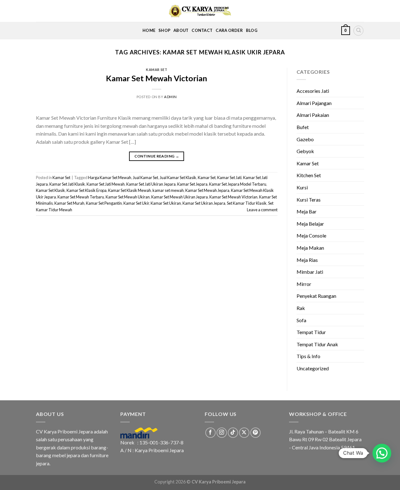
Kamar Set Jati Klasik (67, 184)
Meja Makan (310, 248)
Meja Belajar (310, 224)
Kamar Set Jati (229, 177)
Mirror (304, 284)
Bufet (303, 127)
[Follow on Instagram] (222, 433)
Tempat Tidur (311, 332)
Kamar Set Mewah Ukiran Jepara (179, 196)
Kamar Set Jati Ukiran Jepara (151, 184)
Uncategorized (313, 368)
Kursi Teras (309, 199)
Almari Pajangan (314, 103)
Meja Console (311, 235)
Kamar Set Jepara (192, 184)
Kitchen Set (309, 175)
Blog (252, 30)
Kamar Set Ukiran (166, 203)
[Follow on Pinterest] (255, 433)
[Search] (358, 31)
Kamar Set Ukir (136, 203)
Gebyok (305, 151)
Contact (202, 30)
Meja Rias (307, 260)
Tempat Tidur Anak (317, 344)
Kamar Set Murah (69, 203)
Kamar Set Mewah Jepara (207, 190)
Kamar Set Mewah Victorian (156, 78)
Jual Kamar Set (145, 177)
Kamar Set (156, 70)
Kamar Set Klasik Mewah (129, 190)
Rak (301, 308)
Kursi (302, 187)
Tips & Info (308, 356)
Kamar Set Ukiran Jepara (203, 203)
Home (148, 30)
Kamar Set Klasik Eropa (87, 190)
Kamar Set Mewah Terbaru (81, 196)
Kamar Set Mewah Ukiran (128, 196)
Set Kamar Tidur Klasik (247, 203)
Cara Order (229, 30)
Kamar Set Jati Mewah (106, 184)
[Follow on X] (244, 433)
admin (170, 97)
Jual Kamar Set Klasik (178, 177)
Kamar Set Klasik (50, 190)
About (180, 30)
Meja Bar (307, 211)
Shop (164, 30)
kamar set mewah (168, 190)
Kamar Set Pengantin (104, 203)
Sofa (301, 320)
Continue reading (156, 156)
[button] (381, 453)
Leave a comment (262, 209)
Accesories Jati (313, 91)
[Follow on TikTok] (233, 433)
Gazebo (305, 139)
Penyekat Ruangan (316, 296)
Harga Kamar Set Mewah (109, 177)
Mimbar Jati (310, 272)
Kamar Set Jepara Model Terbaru (237, 184)
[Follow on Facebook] (210, 433)
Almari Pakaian (313, 115)
